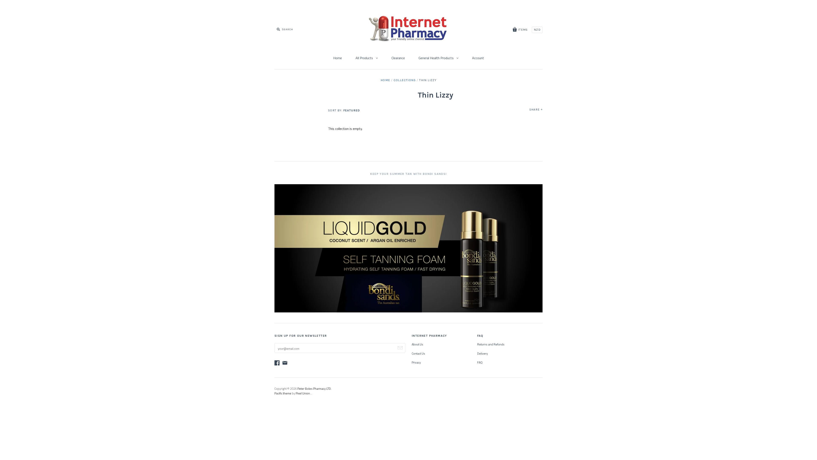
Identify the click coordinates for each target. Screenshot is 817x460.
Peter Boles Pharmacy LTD (314, 388)
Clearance (398, 57)
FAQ (480, 362)
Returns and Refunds (490, 344)
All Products (365, 57)
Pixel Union (303, 393)
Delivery (482, 353)
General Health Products (436, 57)
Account (478, 57)
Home (337, 57)
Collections (405, 80)
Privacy (416, 362)
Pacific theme (282, 393)
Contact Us (418, 353)
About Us (417, 344)
